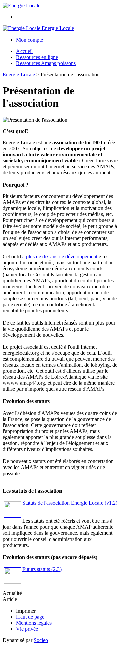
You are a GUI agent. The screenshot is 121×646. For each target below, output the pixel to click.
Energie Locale (19, 74)
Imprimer (26, 611)
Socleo (41, 640)
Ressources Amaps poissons (46, 63)
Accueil (24, 51)
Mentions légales (34, 623)
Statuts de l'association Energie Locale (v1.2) (69, 503)
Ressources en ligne (37, 57)
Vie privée (27, 629)
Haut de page (30, 617)
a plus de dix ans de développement (59, 256)
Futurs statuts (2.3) (42, 569)
